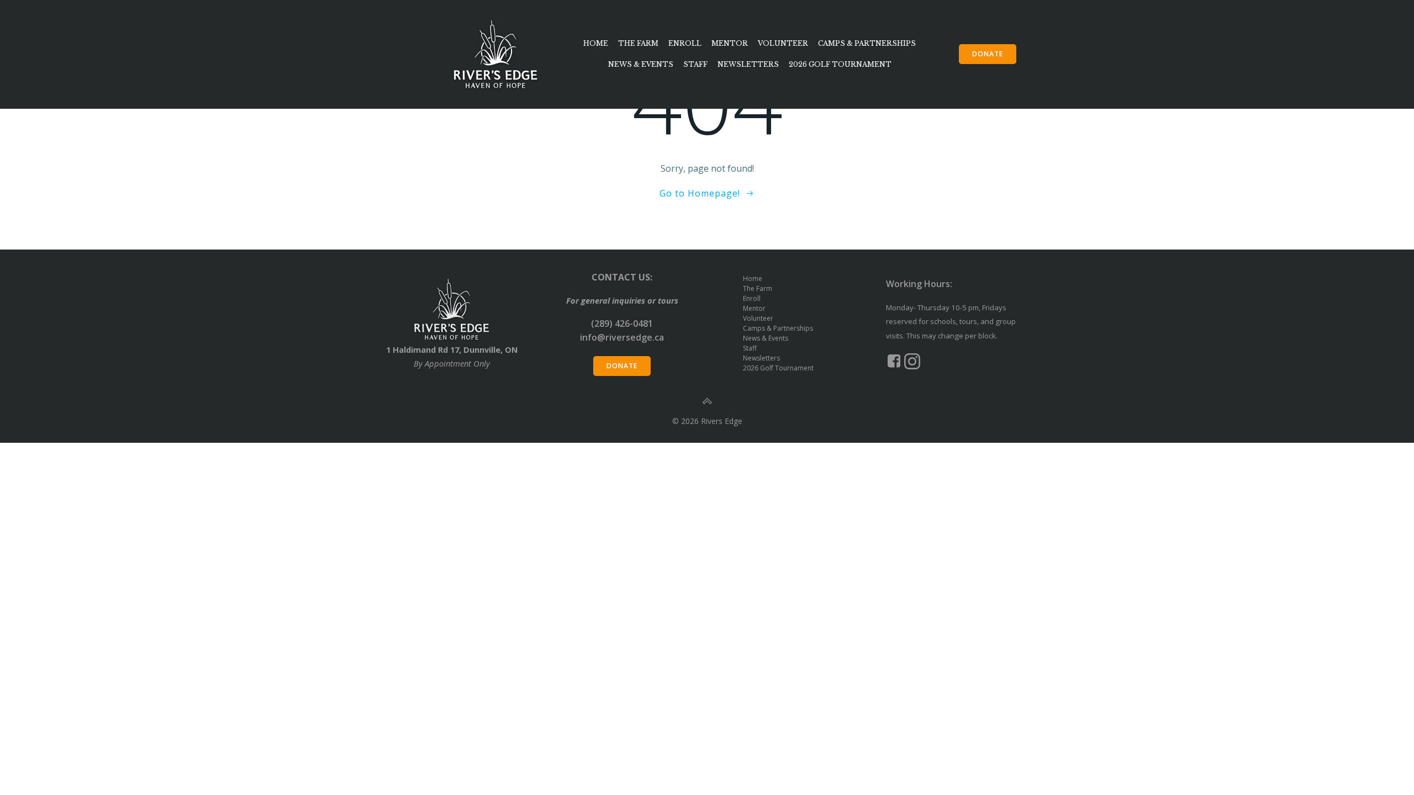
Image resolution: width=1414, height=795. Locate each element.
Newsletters (748, 64)
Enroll (684, 43)
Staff (695, 64)
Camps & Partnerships (867, 43)
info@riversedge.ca (622, 337)
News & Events (640, 64)
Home (595, 43)
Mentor (729, 43)
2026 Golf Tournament (840, 64)
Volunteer (783, 43)
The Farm (638, 43)
